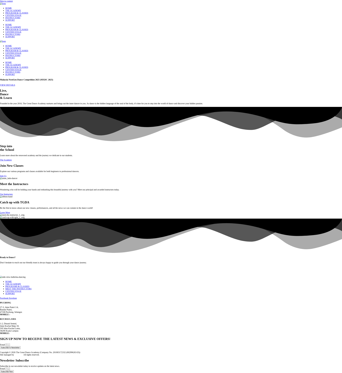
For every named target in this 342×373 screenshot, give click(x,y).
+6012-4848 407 (18, 314)
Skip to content (6, 1)
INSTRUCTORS (12, 18)
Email (2, 345)
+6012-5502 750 (17, 333)
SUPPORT (10, 20)
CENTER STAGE (13, 15)
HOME (8, 8)
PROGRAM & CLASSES (16, 13)
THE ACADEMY (13, 10)
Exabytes (18, 355)
